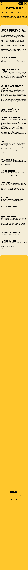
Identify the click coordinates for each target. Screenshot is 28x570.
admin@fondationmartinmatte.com (6, 51)
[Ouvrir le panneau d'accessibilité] (17, 3)
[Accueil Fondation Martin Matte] (4, 3)
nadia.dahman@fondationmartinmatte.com (7, 246)
